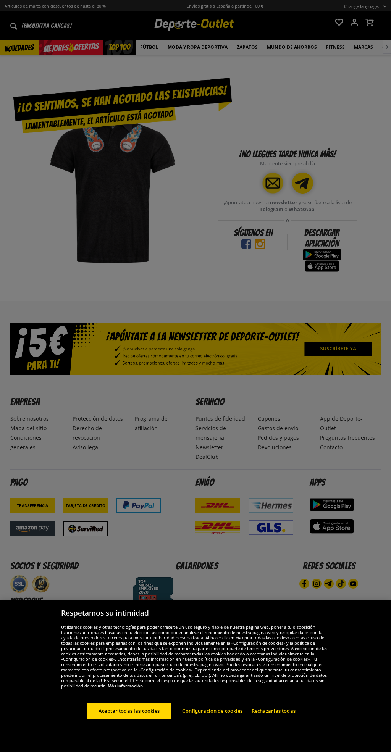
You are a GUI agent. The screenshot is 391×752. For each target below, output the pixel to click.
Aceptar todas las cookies (129, 710)
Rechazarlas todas (274, 710)
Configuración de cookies (212, 710)
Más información (125, 686)
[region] (195, 676)
